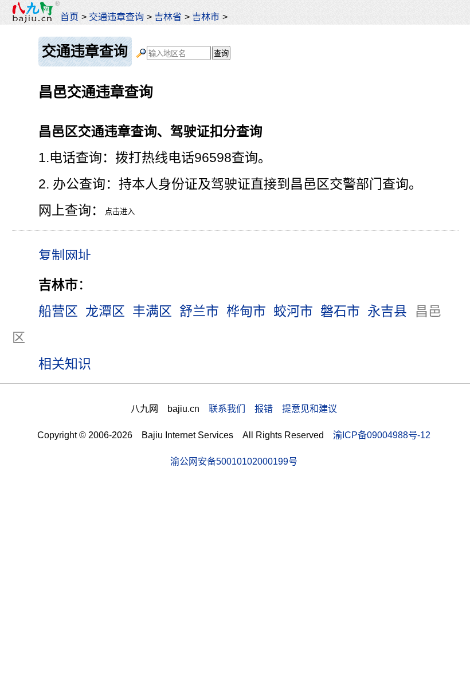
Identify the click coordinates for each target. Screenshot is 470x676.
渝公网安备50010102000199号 (233, 461)
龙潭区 (105, 311)
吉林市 (206, 16)
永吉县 (387, 311)
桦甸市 (246, 311)
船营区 (58, 311)
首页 (69, 16)
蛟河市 (293, 311)
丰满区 (152, 311)
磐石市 (340, 311)
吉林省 (168, 16)
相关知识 (64, 363)
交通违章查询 (116, 16)
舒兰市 (199, 311)
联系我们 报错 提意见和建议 (273, 408)
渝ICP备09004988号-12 (381, 435)
